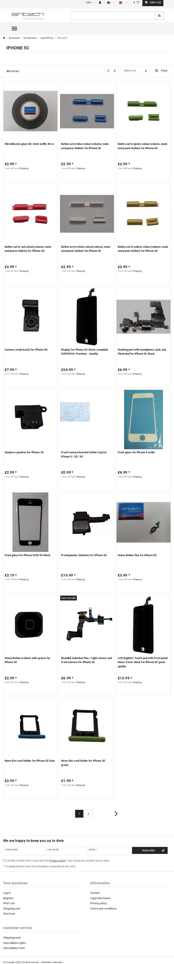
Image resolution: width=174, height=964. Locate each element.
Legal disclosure (100, 898)
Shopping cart (11, 908)
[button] (89, 2)
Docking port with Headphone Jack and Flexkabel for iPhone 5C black (142, 351)
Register (8, 898)
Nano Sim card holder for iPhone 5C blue (30, 760)
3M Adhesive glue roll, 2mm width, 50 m (29, 144)
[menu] (14, 28)
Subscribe (148, 850)
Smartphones (30, 37)
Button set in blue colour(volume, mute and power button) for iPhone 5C (85, 146)
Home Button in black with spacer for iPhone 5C (28, 660)
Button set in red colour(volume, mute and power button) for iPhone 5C (28, 249)
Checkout (9, 913)
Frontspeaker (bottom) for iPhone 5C (84, 555)
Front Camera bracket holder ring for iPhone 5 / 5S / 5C (84, 454)
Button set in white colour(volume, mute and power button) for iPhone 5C (85, 249)
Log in (7, 892)
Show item (86, 176)
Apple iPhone (47, 37)
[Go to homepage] (4, 37)
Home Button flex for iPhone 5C (137, 555)
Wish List (9, 903)
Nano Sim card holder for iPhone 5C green (83, 763)
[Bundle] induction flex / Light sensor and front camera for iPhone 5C (86, 660)
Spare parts (14, 37)
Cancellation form (14, 948)
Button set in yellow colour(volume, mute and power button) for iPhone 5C (143, 249)
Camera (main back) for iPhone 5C (26, 349)
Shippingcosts (12, 937)
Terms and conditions (103, 908)
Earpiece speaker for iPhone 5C (24, 452)
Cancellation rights (14, 942)
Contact (95, 892)
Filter (164, 70)
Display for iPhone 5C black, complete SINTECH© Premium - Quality (84, 351)
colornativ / (58, 962)
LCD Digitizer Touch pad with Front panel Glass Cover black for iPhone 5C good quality (143, 662)
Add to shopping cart (28, 176)
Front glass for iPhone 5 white (136, 452)
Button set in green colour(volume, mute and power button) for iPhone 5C (142, 146)
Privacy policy (98, 903)
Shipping (24, 168)
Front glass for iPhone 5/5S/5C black (28, 555)
